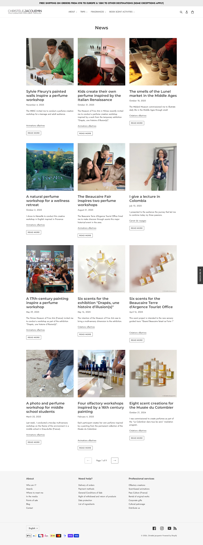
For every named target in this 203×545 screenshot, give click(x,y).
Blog (28, 504)
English (32, 528)
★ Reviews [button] (200, 275)
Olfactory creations (137, 485)
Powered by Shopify (170, 535)
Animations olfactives (35, 125)
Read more (34, 133)
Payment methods (86, 488)
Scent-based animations (139, 488)
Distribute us (134, 507)
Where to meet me (34, 492)
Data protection (85, 500)
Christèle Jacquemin (155, 535)
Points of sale (32, 500)
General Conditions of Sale (90, 492)
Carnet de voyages (137, 220)
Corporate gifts (135, 500)
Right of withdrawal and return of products (97, 496)
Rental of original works (139, 496)
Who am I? (31, 485)
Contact (29, 507)
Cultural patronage (137, 504)
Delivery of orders (86, 485)
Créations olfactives (137, 115)
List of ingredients (86, 504)
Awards (29, 488)
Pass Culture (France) (138, 492)
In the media (32, 496)
